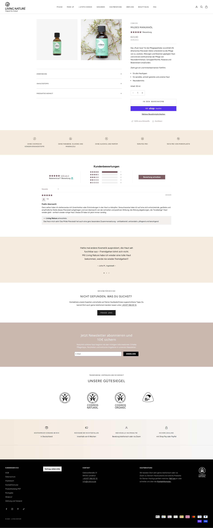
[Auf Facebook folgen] (6, 509)
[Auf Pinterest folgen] (18, 509)
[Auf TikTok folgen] (24, 509)
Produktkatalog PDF (13, 489)
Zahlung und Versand (13, 501)
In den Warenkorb (153, 102)
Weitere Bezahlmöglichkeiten (153, 114)
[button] (136, 32)
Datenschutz (10, 477)
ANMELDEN (131, 354)
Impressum (9, 481)
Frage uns (106, 313)
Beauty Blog (143, 7)
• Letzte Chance (85, 7)
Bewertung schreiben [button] (152, 177)
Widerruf (8, 497)
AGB (7, 473)
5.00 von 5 (65, 176)
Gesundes (101, 7)
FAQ (154, 7)
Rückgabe (9, 493)
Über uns (130, 7)
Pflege (59, 7)
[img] (47, 195)
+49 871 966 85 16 (129, 305)
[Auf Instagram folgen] (12, 509)
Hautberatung (115, 7)
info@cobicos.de (89, 481)
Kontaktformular (11, 485)
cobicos (134, 23)
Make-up (70, 7)
